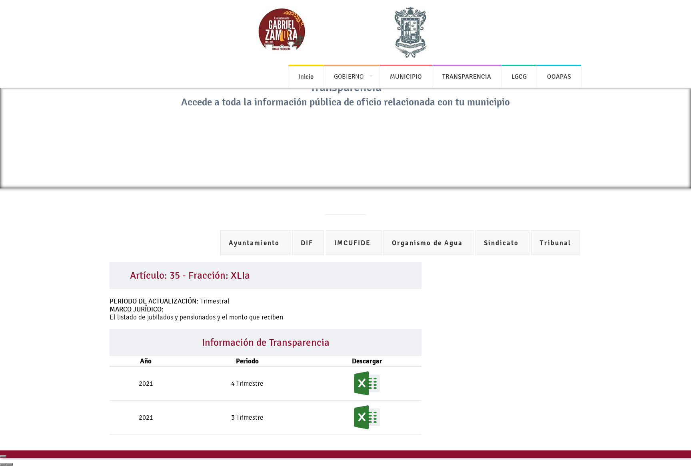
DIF (308, 243)
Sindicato (502, 243)
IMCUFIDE (353, 243)
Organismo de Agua (428, 243)
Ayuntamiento (255, 243)
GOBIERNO (348, 76)
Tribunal (555, 243)
